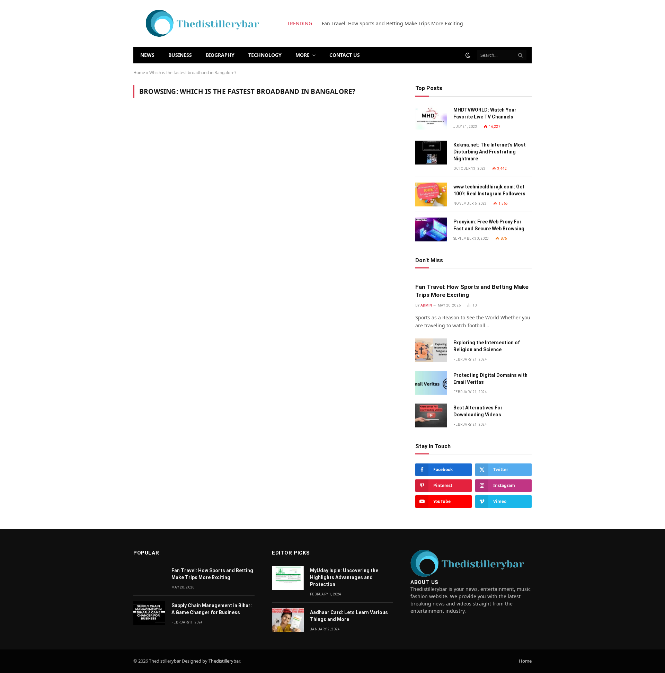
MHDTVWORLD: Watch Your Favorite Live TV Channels (484, 113)
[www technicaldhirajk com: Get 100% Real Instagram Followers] (431, 194)
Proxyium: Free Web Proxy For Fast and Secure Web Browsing (488, 225)
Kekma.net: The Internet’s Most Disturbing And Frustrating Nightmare (489, 151)
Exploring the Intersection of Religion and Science (380, 23)
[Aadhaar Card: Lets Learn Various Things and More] (288, 620)
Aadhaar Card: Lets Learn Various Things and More (349, 616)
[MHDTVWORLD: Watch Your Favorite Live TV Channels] (431, 118)
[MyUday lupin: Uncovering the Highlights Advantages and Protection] (288, 578)
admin (426, 305)
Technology (265, 55)
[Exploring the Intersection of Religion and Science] (431, 350)
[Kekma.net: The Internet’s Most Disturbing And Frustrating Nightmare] (431, 153)
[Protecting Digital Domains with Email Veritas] (431, 383)
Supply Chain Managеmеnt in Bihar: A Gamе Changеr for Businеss (211, 609)
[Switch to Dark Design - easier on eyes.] (468, 55)
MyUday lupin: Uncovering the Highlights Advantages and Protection (344, 577)
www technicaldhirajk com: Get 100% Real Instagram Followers (489, 190)
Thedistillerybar (224, 661)
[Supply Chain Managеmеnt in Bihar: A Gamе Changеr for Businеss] (149, 613)
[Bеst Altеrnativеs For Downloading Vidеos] (431, 415)
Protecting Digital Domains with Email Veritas (490, 378)
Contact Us (344, 55)
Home (139, 73)
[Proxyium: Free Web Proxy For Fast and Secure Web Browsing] (431, 229)
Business (180, 55)
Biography (220, 55)
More (302, 55)
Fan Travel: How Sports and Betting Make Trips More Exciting (472, 290)
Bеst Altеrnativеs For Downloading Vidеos (478, 411)
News (147, 55)
